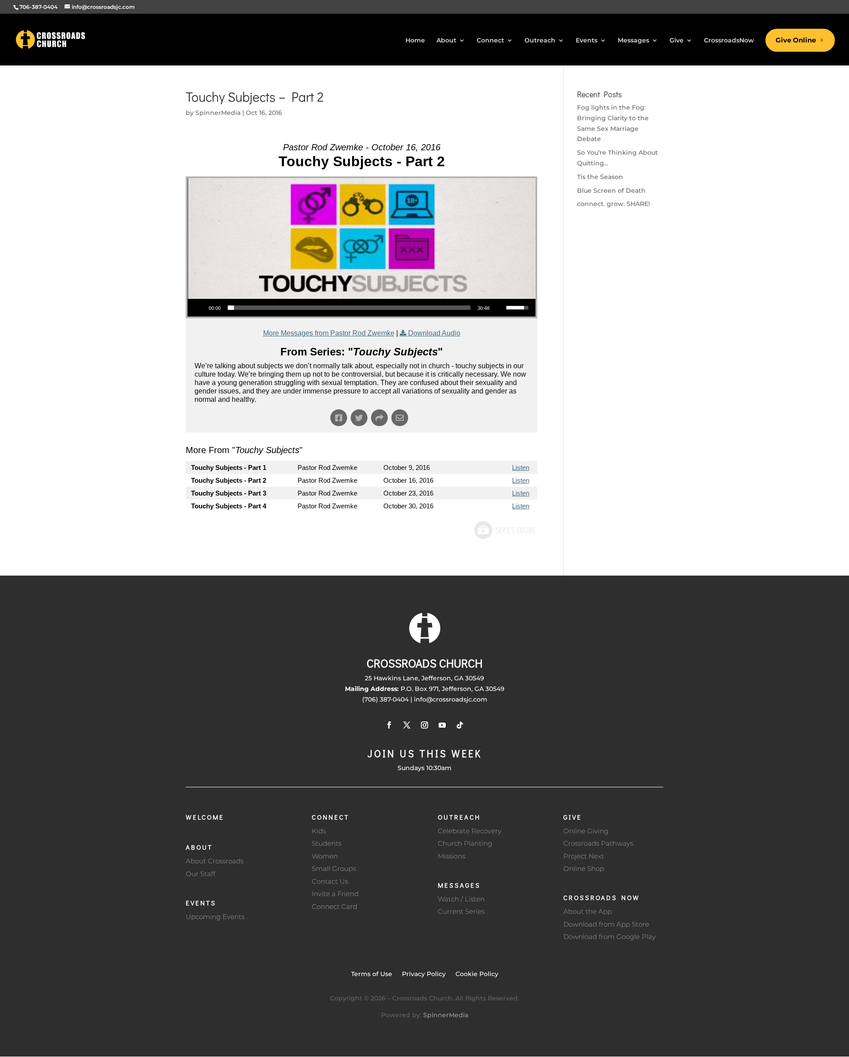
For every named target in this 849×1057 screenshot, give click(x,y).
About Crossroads (215, 861)
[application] (361, 308)
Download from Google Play (609, 936)
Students (326, 843)
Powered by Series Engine (504, 530)
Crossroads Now (601, 897)
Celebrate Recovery (469, 831)
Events (201, 902)
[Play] (199, 307)
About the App (587, 911)
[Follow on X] (407, 725)
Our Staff (200, 874)
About (199, 847)
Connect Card (334, 906)
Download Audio (434, 333)
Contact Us (330, 881)
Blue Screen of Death (611, 191)
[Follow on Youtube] (442, 725)
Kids (319, 831)
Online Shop (583, 868)
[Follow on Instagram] (424, 725)
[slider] (349, 307)
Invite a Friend (335, 893)
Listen (520, 467)
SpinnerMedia (218, 113)
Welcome (205, 817)
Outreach (459, 817)
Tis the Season (600, 177)
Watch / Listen (461, 899)
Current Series (461, 911)
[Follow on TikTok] (460, 725)
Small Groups (334, 868)
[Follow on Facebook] (389, 725)
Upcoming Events (215, 916)
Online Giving (585, 831)
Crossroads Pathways (598, 843)
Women (325, 856)
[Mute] (499, 307)
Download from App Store (606, 924)
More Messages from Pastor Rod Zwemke (328, 333)
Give (572, 817)
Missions (451, 856)
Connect (330, 817)
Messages (459, 885)
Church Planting (465, 843)
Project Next (583, 856)
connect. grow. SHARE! (613, 204)
